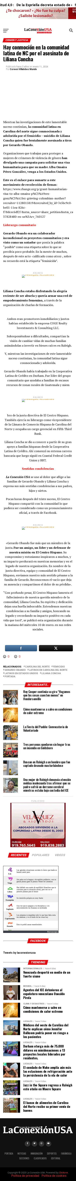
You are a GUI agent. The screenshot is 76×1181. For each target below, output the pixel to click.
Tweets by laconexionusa (19, 952)
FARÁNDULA (66, 1153)
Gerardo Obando (15, 670)
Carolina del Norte (37, 667)
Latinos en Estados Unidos (21, 673)
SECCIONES (24, 1158)
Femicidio (59, 667)
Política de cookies (54, 1175)
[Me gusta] (5, 656)
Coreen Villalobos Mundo (23, 69)
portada (10, 676)
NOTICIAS (22, 1153)
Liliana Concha (51, 673)
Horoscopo (52, 932)
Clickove (63, 1172)
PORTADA (9, 1153)
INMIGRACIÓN (37, 1153)
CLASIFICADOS (40, 1158)
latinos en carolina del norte (48, 670)
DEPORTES (52, 1153)
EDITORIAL (55, 1158)
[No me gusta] (16, 656)
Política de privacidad (25, 1175)
